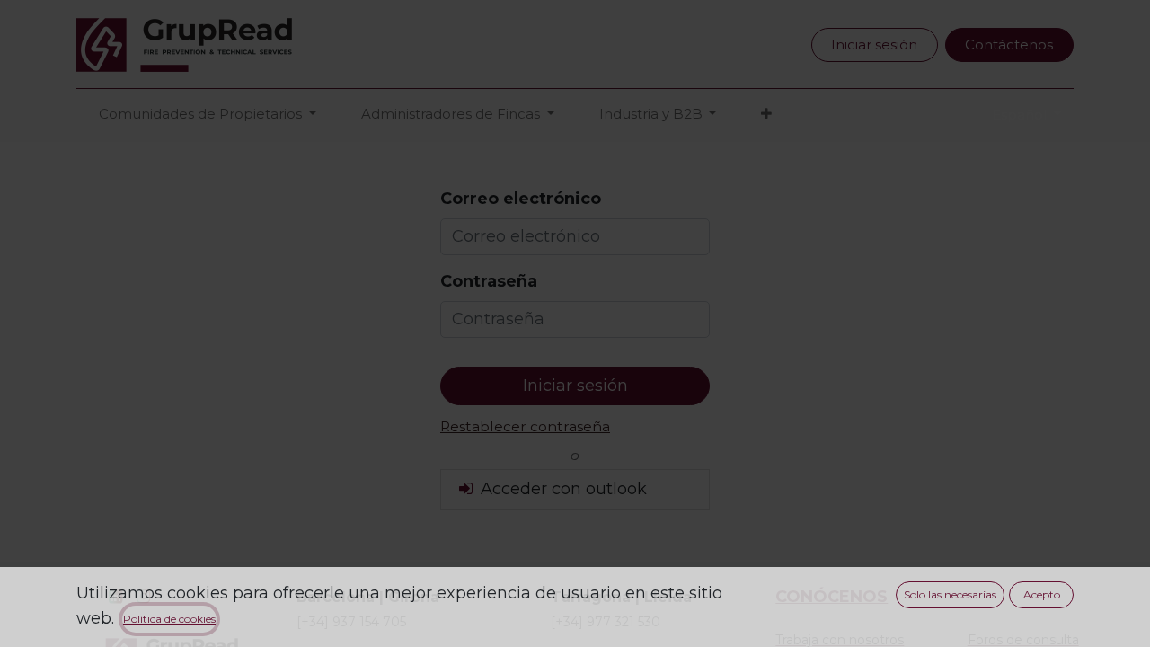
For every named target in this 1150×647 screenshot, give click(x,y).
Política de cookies (169, 618)
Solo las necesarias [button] (950, 594)
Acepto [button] (1041, 594)
